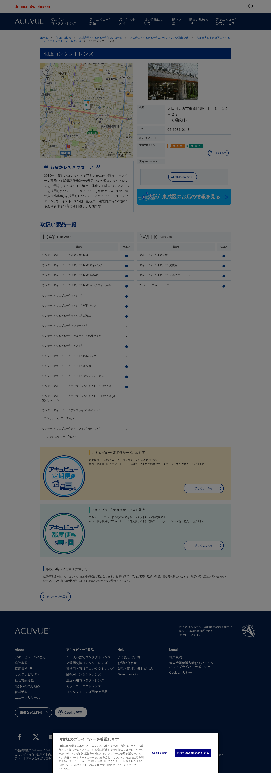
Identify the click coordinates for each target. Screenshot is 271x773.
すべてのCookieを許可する (193, 752)
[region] (135, 753)
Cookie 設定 (159, 752)
